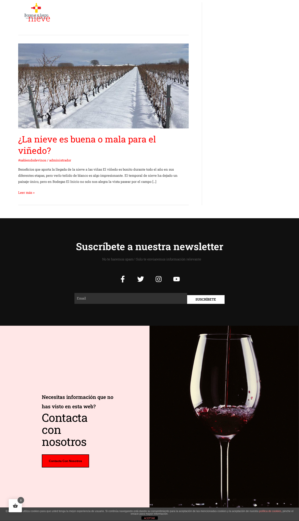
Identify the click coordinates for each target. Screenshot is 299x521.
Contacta (236, 11)
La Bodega (107, 11)
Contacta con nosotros (65, 461)
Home (85, 11)
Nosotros (130, 11)
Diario (196, 11)
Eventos (177, 11)
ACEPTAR (149, 518)
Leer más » (26, 192)
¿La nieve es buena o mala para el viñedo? (87, 144)
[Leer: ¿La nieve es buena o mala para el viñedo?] (103, 85)
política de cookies (270, 511)
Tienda (215, 11)
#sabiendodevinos (32, 160)
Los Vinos (154, 11)
